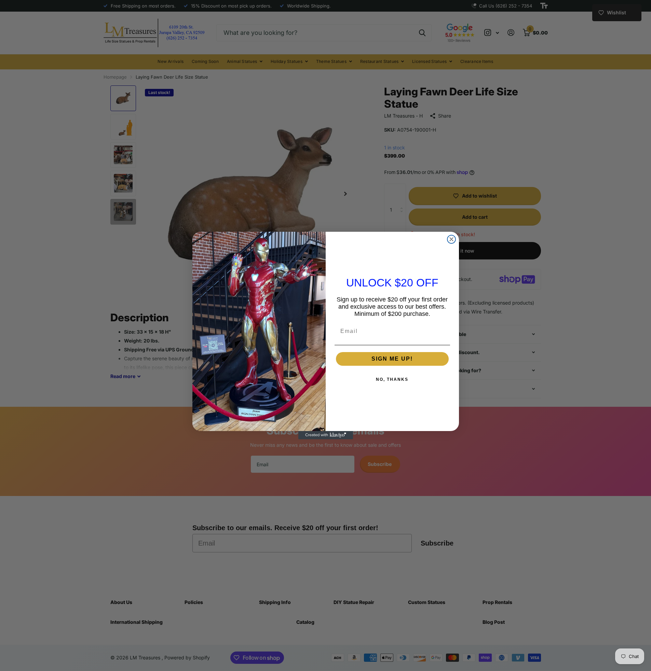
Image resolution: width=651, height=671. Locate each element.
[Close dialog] (451, 239)
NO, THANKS (392, 379)
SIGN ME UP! (392, 359)
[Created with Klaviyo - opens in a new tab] (325, 435)
